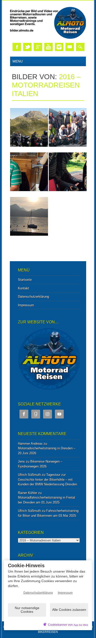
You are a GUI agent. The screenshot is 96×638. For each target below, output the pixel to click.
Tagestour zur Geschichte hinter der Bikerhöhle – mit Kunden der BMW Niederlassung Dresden (47, 479)
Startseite (25, 280)
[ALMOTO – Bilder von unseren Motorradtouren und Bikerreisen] (48, 38)
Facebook (17, 47)
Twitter (27, 47)
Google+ (38, 47)
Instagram (59, 47)
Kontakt (23, 288)
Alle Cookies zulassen (69, 610)
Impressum (26, 305)
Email (69, 47)
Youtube (48, 47)
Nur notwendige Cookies (27, 609)
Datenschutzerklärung (33, 296)
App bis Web (81, 625)
